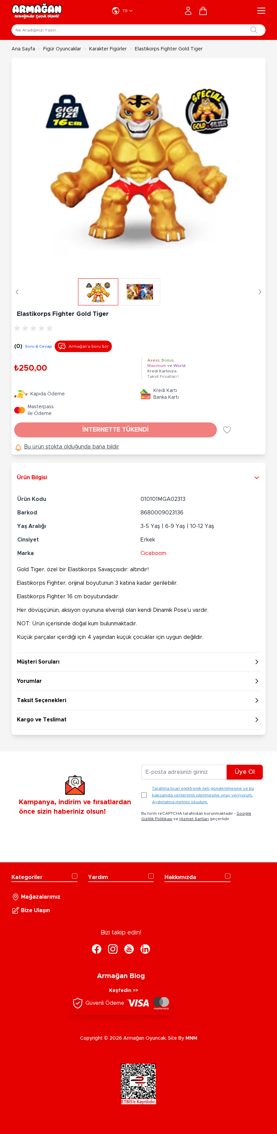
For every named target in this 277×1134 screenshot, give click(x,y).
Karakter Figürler (108, 49)
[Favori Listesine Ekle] (227, 430)
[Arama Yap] (254, 30)
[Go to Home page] (36, 11)
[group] (34, 328)
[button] (17, 292)
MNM (191, 1038)
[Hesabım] (188, 11)
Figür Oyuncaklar (62, 49)
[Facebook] (96, 949)
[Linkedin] (145, 949)
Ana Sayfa (23, 49)
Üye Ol (245, 772)
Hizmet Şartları (194, 819)
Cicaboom (153, 553)
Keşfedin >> (123, 990)
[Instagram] (113, 949)
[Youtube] (129, 949)
